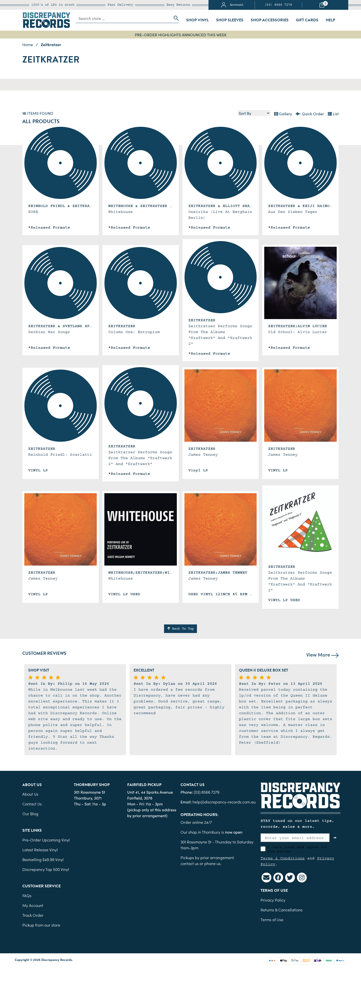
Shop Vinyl (197, 20)
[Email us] (266, 877)
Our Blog (30, 813)
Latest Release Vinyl (40, 849)
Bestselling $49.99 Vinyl (43, 859)
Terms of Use (272, 919)
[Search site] (175, 18)
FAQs (26, 895)
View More (318, 654)
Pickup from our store (41, 925)
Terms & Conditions (283, 858)
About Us (30, 794)
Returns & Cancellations (282, 909)
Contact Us (32, 803)
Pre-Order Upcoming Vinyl (46, 839)
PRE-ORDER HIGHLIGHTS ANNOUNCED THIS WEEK (180, 34)
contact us (189, 863)
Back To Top (182, 629)
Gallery (285, 113)
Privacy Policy (273, 900)
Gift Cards (307, 20)
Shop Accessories (270, 20)
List (335, 113)
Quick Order (312, 113)
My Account (32, 905)
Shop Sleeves (229, 20)
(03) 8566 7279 (278, 5)
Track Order (32, 915)
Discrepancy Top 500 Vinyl (45, 869)
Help (330, 20)
